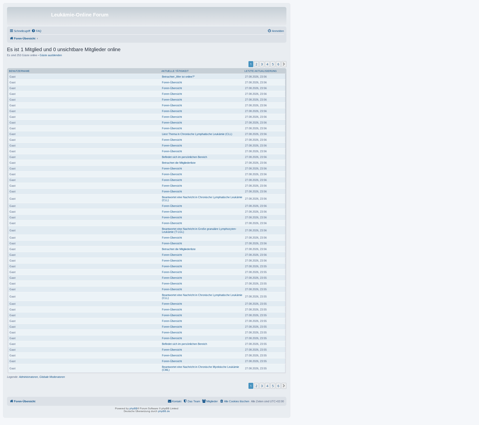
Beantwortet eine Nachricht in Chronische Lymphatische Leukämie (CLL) (202, 199)
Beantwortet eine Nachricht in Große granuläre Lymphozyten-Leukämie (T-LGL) (199, 230)
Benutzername (19, 71)
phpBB (133, 408)
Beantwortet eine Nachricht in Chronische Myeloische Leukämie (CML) (200, 368)
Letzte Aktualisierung (260, 71)
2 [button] (256, 64)
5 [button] (273, 64)
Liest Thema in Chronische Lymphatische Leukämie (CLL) (197, 134)
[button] (283, 64)
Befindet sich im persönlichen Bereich (184, 156)
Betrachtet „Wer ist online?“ (178, 76)
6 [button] (278, 64)
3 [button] (262, 64)
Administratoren (28, 376)
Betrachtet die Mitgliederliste (179, 162)
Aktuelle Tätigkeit (175, 71)
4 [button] (267, 64)
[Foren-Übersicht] (29, 16)
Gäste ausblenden (51, 55)
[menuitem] (36, 31)
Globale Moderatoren (52, 376)
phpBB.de (164, 411)
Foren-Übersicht (172, 82)
